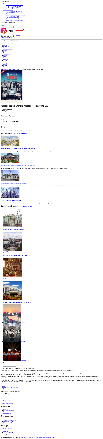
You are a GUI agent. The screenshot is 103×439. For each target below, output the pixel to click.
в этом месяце (23, 42)
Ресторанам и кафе (7, 422)
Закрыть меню (12, 22)
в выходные (16, 42)
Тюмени (18, 35)
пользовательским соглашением (29, 437)
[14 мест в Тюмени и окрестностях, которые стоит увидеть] (10, 145)
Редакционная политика (9, 410)
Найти (2, 25)
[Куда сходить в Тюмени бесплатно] (10, 197)
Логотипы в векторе (8, 432)
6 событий (23, 341)
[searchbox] (51, 25)
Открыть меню (4, 22)
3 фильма (23, 360)
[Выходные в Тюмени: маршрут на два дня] (10, 180)
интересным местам (7, 37)
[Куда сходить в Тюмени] (16, 33)
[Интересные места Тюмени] (12, 322)
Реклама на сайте (7, 428)
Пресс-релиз (6, 409)
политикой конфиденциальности (46, 437)
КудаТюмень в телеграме (9, 388)
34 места (23, 322)
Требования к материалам (9, 420)
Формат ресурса (7, 413)
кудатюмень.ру (4, 394)
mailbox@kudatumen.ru (8, 403)
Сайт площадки (4, 124)
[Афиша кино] (12, 360)
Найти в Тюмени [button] (4, 1)
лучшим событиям (5, 38)
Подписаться (20, 365)
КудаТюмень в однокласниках (10, 387)
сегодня (8, 42)
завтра (11, 42)
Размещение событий (8, 419)
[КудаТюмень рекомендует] (12, 341)
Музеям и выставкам (8, 421)
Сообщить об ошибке (8, 400)
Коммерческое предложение (10, 430)
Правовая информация (8, 411)
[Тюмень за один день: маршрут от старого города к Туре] (10, 163)
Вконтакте (5, 386)
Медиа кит (5, 431)
